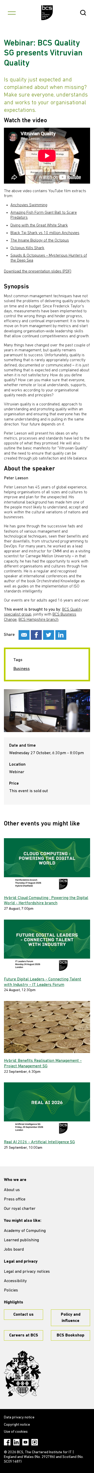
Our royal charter (20, 1209)
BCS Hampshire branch (38, 620)
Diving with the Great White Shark (39, 225)
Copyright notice (17, 1425)
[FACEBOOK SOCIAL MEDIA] (36, 635)
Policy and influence (70, 1318)
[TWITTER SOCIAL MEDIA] (48, 635)
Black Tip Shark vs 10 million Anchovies (44, 233)
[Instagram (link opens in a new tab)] (34, 1442)
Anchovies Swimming (28, 205)
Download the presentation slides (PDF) (37, 271)
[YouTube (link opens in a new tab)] (25, 1442)
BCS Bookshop (70, 1335)
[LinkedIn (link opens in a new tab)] (16, 1442)
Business (21, 669)
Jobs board (14, 1250)
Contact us (23, 1315)
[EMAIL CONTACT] (24, 635)
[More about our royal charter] (22, 1374)
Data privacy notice (19, 1417)
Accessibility (15, 1281)
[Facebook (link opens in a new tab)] (7, 1442)
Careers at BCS (23, 1335)
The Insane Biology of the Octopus (39, 240)
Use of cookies (16, 1432)
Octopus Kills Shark (27, 248)
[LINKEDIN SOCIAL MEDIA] (60, 635)
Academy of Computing (25, 1231)
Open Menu (12, 13)
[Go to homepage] (47, 12)
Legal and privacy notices (27, 1272)
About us (12, 1190)
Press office (14, 1199)
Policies (11, 1290)
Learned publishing (21, 1240)
